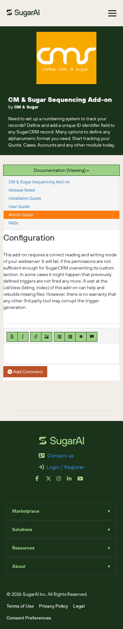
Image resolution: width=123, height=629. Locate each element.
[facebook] (40, 481)
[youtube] (82, 481)
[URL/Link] (35, 337)
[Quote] (91, 337)
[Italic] (23, 337)
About (61, 566)
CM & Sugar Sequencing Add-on (60, 99)
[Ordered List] (70, 337)
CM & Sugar (26, 106)
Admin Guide (21, 214)
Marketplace (61, 511)
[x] (51, 481)
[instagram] (61, 481)
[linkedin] (72, 481)
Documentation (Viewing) (60, 170)
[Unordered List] (59, 337)
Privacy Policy (53, 606)
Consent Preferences (29, 618)
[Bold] (12, 337)
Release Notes (22, 190)
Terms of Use (20, 606)
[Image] (46, 337)
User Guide (19, 206)
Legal (79, 606)
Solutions (61, 529)
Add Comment (27, 372)
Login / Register (65, 467)
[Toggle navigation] (112, 13)
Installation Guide (25, 198)
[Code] (81, 337)
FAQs (13, 222)
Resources (61, 548)
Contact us (60, 455)
